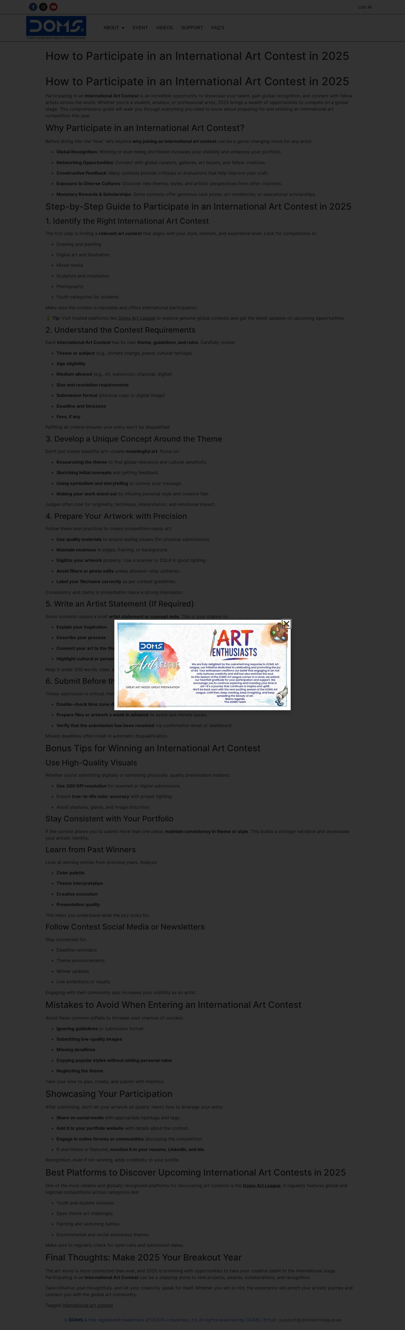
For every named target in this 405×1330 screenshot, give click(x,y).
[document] (202, 665)
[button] (286, 624)
